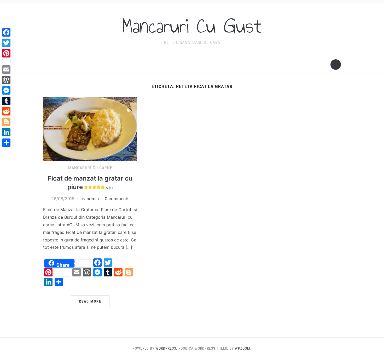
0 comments (117, 198)
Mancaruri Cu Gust (192, 26)
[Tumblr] (6, 101)
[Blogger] (6, 122)
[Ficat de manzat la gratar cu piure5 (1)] (90, 128)
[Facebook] (6, 32)
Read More (90, 301)
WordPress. (166, 348)
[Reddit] (6, 111)
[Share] (6, 142)
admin (93, 198)
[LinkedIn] (6, 132)
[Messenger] (6, 90)
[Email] (6, 69)
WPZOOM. (243, 348)
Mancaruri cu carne (90, 167)
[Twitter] (6, 43)
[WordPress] (6, 80)
